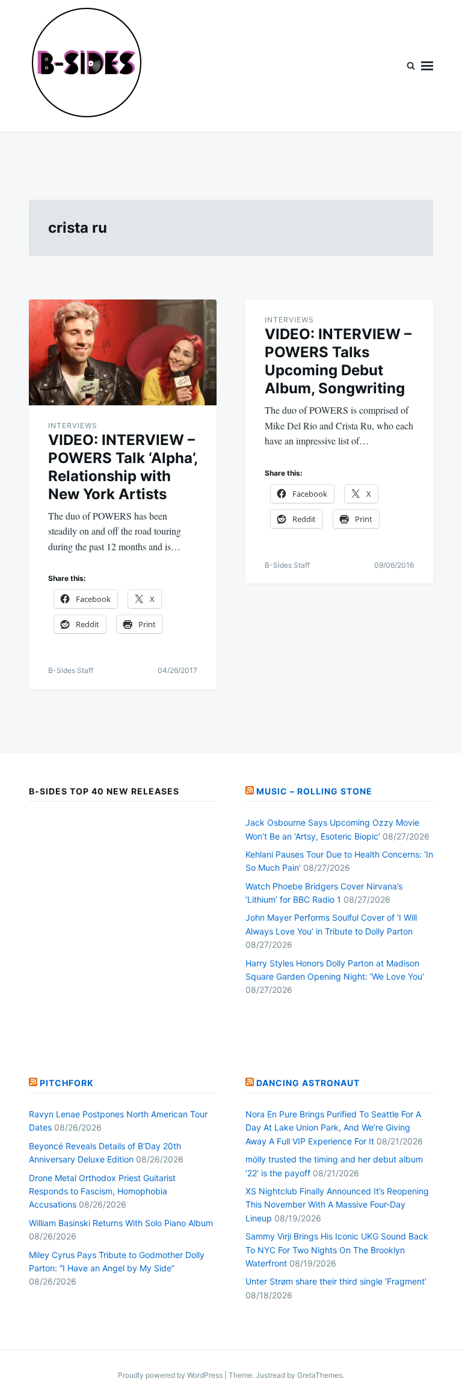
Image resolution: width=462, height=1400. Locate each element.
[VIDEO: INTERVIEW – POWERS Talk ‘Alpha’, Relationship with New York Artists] (123, 352)
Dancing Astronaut (308, 1083)
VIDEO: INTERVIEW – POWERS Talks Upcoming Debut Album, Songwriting (338, 361)
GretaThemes (319, 1375)
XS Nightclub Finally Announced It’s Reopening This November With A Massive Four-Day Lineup (337, 1204)
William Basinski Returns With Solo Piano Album (121, 1223)
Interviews (72, 425)
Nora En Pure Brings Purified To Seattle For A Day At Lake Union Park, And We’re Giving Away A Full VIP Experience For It (333, 1127)
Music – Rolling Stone (314, 791)
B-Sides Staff (70, 670)
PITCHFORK (67, 1083)
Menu (427, 66)
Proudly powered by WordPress (171, 1375)
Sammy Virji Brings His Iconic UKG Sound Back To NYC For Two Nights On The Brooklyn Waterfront (336, 1249)
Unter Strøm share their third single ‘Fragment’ (336, 1281)
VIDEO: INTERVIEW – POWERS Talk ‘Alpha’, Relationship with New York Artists (122, 467)
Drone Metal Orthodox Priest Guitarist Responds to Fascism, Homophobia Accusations (102, 1191)
